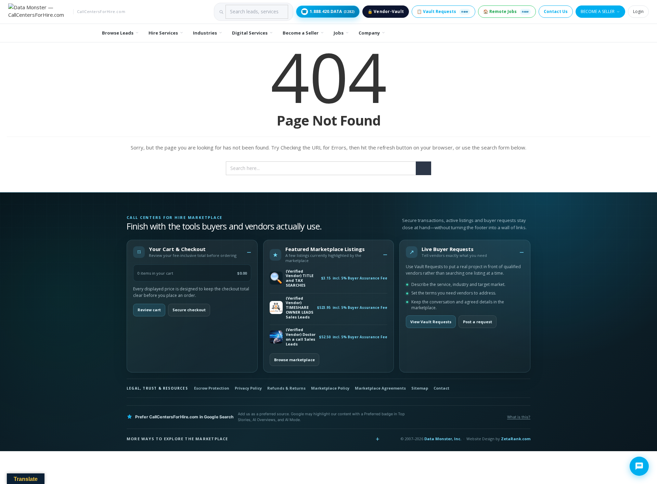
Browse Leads (117, 33)
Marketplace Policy (330, 388)
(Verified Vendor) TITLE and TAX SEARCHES (299, 278)
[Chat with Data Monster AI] (639, 466)
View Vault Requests (430, 321)
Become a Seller (598, 11)
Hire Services (163, 33)
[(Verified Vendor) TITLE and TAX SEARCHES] (276, 278)
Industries (205, 33)
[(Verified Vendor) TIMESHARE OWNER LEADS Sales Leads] (276, 307)
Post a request (477, 321)
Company (369, 33)
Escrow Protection (211, 388)
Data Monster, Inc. (442, 438)
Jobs (339, 33)
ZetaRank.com (515, 438)
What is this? (518, 417)
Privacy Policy (248, 388)
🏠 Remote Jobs (506, 11)
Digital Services (250, 33)
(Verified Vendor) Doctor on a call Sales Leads (300, 336)
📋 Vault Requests (442, 11)
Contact (441, 388)
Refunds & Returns (286, 388)
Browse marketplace (294, 359)
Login (638, 11)
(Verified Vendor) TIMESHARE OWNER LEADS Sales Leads (299, 307)
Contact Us (556, 11)
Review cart (149, 309)
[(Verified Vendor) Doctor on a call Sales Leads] (276, 336)
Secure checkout (189, 309)
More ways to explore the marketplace (177, 438)
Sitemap (419, 388)
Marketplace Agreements (380, 388)
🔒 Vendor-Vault (386, 11)
